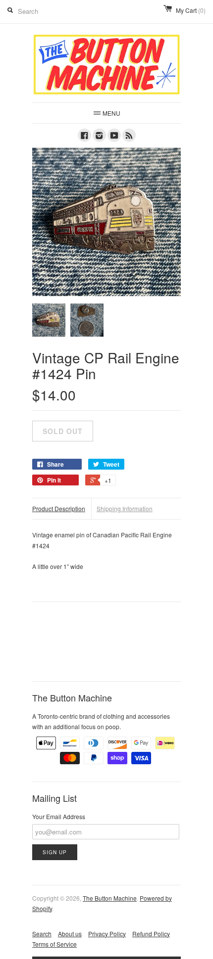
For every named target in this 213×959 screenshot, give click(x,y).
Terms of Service (54, 944)
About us (70, 933)
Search (42, 933)
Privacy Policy (107, 933)
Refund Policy (151, 933)
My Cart (191, 10)
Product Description (58, 508)
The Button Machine (110, 898)
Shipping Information (125, 508)
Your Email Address (58, 816)
